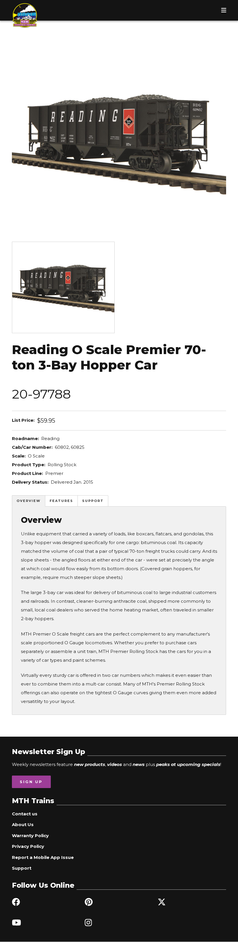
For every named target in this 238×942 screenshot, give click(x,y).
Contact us (24, 814)
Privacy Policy (28, 846)
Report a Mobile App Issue (43, 857)
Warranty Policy (30, 835)
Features (61, 501)
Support (93, 501)
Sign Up (31, 781)
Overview (29, 501)
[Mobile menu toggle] (223, 10)
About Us (23, 824)
